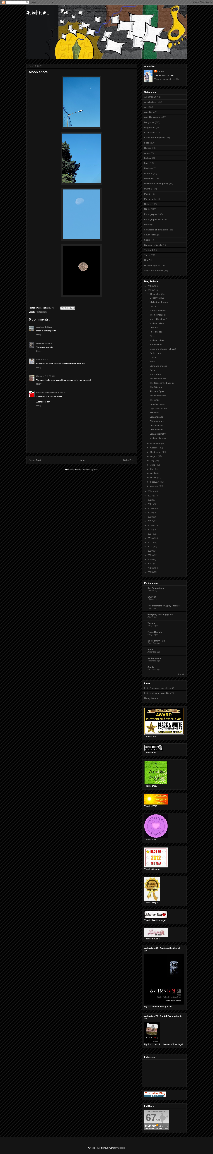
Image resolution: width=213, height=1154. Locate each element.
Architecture (150, 102)
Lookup (153, 357)
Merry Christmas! (158, 319)
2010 (150, 551)
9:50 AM (51, 376)
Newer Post (35, 460)
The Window (156, 387)
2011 (150, 546)
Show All (181, 674)
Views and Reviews (153, 270)
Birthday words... (158, 421)
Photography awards (154, 219)
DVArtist (40, 343)
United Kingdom (152, 265)
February (155, 482)
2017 (150, 521)
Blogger (121, 1148)
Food (146, 142)
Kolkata (148, 158)
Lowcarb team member (46, 393)
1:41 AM (48, 327)
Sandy (151, 667)
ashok (160, 71)
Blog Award (149, 127)
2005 (150, 572)
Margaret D (41, 376)
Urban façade (156, 417)
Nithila (147, 209)
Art (145, 107)
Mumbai (148, 188)
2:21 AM (44, 360)
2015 (150, 529)
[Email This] (61, 308)
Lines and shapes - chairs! (163, 349)
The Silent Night (157, 315)
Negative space (157, 404)
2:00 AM (48, 343)
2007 (150, 563)
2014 (150, 534)
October (154, 447)
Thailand (148, 250)
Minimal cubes (157, 340)
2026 (150, 286)
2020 (150, 508)
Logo (146, 163)
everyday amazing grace (160, 614)
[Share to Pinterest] (73, 308)
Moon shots (155, 374)
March (153, 477)
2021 (150, 504)
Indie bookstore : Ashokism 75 (159, 693)
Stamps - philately (153, 245)
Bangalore (149, 122)
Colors (153, 370)
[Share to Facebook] (70, 308)
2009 (150, 555)
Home (82, 460)
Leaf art (153, 306)
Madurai (148, 173)
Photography (41, 312)
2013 (150, 538)
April (152, 473)
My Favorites (150, 199)
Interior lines (156, 344)
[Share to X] (67, 308)
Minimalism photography (156, 183)
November (155, 443)
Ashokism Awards (153, 117)
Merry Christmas (158, 310)
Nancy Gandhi (151, 698)
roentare (40, 327)
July (152, 460)
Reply (38, 335)
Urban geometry (158, 434)
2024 (150, 491)
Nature (147, 204)
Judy (150, 649)
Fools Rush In (155, 632)
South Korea (150, 234)
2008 (150, 559)
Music (147, 194)
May (152, 469)
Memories (149, 178)
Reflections (155, 353)
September (156, 452)
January (154, 486)
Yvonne (151, 623)
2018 (150, 517)
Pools (152, 361)
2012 (150, 542)
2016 (150, 525)
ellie (38, 360)
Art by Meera (154, 658)
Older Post (128, 460)
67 (151, 1117)
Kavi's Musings (156, 588)
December (155, 294)
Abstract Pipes (157, 391)
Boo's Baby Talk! (156, 640)
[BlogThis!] (64, 308)
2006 (150, 568)
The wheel (155, 400)
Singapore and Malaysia (156, 229)
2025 (150, 290)
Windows (154, 412)
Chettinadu (149, 132)
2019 (150, 512)
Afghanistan (150, 97)
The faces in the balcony (162, 383)
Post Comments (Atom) (87, 470)
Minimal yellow (157, 323)
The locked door (158, 378)
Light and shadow (158, 408)
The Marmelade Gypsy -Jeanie (164, 605)
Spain (147, 240)
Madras (148, 168)
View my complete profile (166, 79)
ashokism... (37, 12)
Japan (147, 153)
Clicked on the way (159, 302)
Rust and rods (157, 331)
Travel (147, 255)
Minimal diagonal (158, 438)
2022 (150, 500)
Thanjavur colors (158, 395)
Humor (147, 148)
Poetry (147, 224)
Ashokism (149, 112)
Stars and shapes (158, 366)
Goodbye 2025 (157, 298)
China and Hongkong (154, 137)
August (154, 456)
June (153, 465)
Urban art (154, 327)
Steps (152, 336)
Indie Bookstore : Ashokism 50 (159, 688)
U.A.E (147, 260)
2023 (150, 495)
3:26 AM (61, 393)
